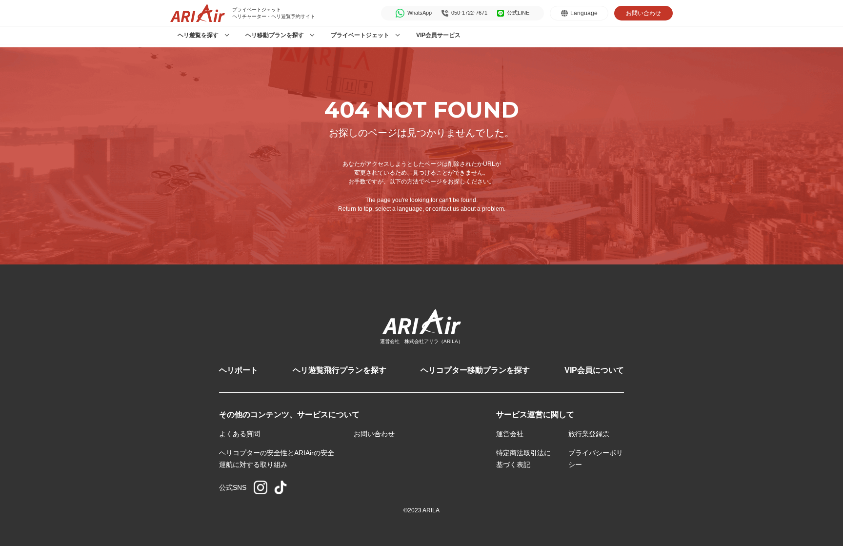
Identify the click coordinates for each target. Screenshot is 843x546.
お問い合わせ (643, 13)
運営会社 (509, 434)
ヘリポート (238, 370)
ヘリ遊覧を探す (198, 35)
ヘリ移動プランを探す (274, 35)
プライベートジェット (360, 35)
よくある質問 (239, 434)
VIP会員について (594, 370)
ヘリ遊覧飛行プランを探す (339, 370)
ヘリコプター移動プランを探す (475, 370)
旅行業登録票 (588, 434)
